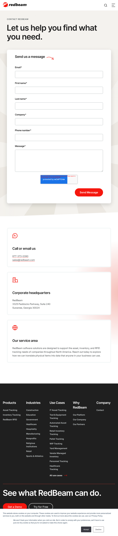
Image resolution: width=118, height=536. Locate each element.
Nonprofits (31, 438)
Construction (32, 410)
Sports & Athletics (34, 456)
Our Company (79, 419)
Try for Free (41, 506)
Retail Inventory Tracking (57, 432)
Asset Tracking (10, 410)
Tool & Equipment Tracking (58, 416)
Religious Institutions (31, 445)
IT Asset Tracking (58, 410)
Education (31, 415)
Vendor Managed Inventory (58, 455)
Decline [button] (98, 529)
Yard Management (58, 448)
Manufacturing (33, 433)
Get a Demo (15, 506)
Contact (100, 410)
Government (32, 419)
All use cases (56, 475)
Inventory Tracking (12, 415)
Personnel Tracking (59, 461)
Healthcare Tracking (55, 467)
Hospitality (31, 429)
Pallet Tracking (57, 439)
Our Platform (79, 415)
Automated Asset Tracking (58, 424)
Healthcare (31, 424)
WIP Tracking (56, 443)
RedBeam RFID (10, 419)
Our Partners (79, 424)
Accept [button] (86, 529)
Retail (29, 451)
